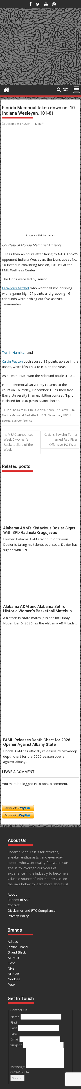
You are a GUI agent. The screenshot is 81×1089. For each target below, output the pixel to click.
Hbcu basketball (16, 410)
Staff (40, 124)
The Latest (61, 410)
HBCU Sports (36, 410)
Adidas (13, 941)
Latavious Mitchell (15, 288)
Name (15, 1017)
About (12, 894)
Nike (11, 968)
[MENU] (76, 90)
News (50, 410)
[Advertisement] (24, 210)
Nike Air (13, 973)
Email (14, 1039)
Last (14, 1028)
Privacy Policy (18, 915)
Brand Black (17, 952)
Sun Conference (22, 421)
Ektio (11, 963)
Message (18, 1066)
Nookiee (14, 979)
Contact (14, 905)
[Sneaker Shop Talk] (6, 89)
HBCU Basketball (50, 415)
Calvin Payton (12, 361)
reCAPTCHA (19, 1072)
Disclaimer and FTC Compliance (32, 910)
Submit (17, 1078)
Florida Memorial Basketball (20, 415)
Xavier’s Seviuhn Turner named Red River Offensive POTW (60, 439)
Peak (11, 984)
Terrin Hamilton (14, 352)
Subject (16, 1045)
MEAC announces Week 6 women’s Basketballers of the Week (18, 442)
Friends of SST (19, 899)
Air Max (13, 957)
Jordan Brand (18, 947)
